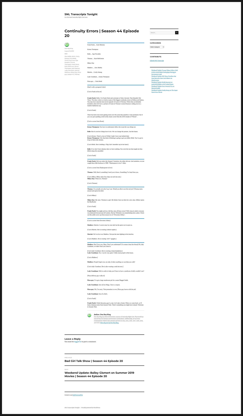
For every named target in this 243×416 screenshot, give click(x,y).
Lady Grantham (69, 70)
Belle (73, 56)
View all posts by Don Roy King (109, 323)
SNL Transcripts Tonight (81, 14)
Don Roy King (69, 48)
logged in (77, 342)
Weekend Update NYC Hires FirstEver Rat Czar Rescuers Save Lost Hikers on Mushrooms (163, 78)
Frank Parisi (75, 64)
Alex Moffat (68, 56)
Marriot (77, 70)
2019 (66, 53)
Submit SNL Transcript (157, 61)
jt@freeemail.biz (78, 395)
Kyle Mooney (76, 68)
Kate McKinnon (69, 66)
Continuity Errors (70, 60)
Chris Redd (72, 58)
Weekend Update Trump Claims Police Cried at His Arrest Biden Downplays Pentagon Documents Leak (164, 72)
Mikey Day (74, 72)
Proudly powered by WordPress (90, 407)
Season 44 (70, 74)
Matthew (67, 72)
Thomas (77, 74)
